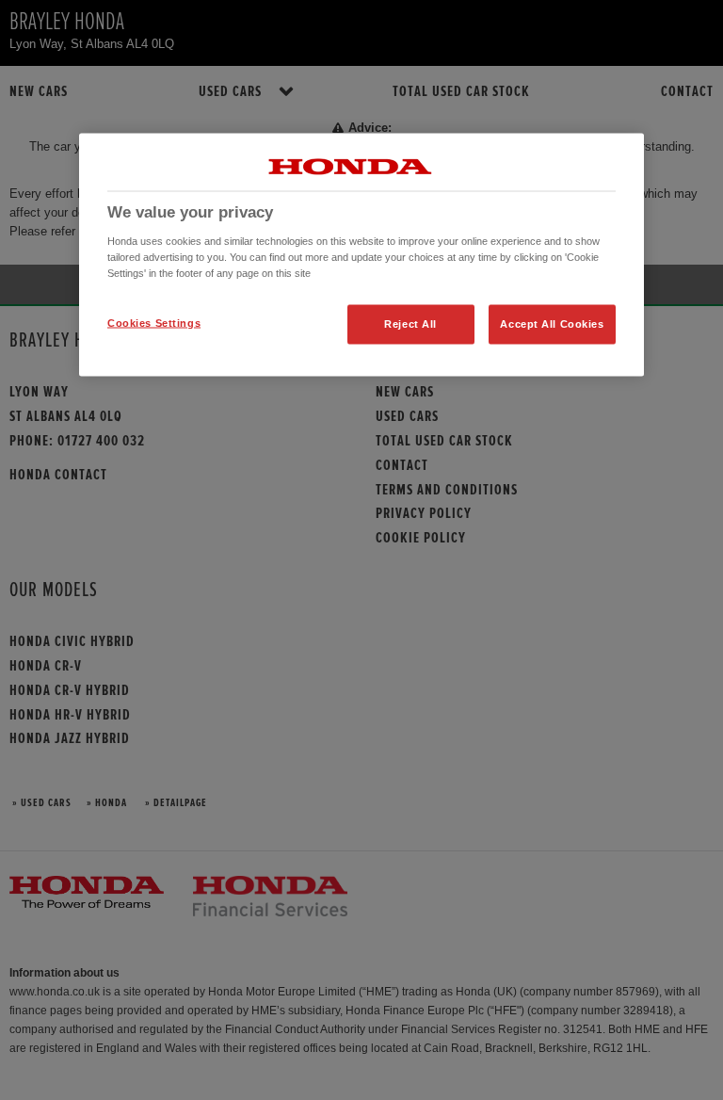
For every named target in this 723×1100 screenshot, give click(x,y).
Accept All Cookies (551, 323)
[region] (361, 255)
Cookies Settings (154, 322)
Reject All (410, 323)
